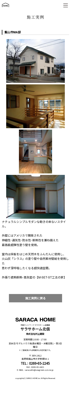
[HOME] (5, 9)
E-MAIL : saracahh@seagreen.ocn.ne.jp (35, 370)
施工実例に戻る (35, 298)
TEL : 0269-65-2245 (35, 363)
